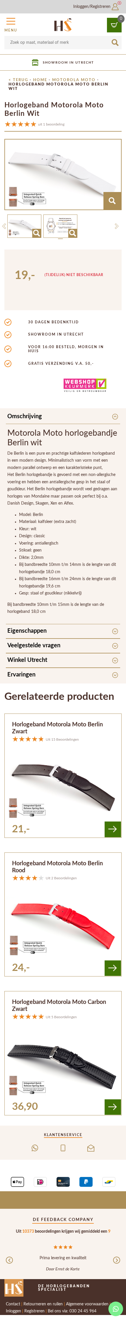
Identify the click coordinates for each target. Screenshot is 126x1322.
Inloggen (13, 1311)
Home (40, 80)
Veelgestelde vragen (33, 645)
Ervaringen (21, 675)
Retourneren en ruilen (43, 1304)
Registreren (34, 1311)
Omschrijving (24, 416)
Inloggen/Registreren (92, 7)
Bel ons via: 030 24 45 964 (72, 1311)
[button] (10, 23)
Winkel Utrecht (27, 660)
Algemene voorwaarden (87, 1304)
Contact (13, 1304)
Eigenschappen (27, 631)
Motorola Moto (74, 80)
